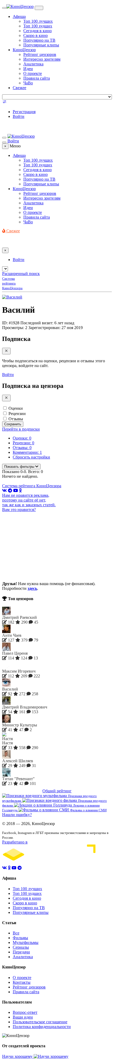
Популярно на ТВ (39, 40)
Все (16, 933)
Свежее (19, 87)
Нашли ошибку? (17, 814)
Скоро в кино (35, 35)
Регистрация (24, 111)
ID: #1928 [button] (10, 323)
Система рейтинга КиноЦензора (31, 486)
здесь (32, 588)
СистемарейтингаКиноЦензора (12, 283)
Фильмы (20, 937)
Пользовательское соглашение (40, 1022)
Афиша (19, 16)
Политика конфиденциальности (42, 1026)
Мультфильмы (25, 942)
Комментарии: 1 (27, 452)
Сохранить (12, 424)
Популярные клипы (41, 45)
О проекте (32, 73)
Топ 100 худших (37, 26)
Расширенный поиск (21, 273)
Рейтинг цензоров (39, 54)
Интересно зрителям (41, 59)
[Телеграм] (10, 490)
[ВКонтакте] (4, 490)
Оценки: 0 (22, 438)
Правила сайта (36, 78)
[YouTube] (15, 490)
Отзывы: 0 (22, 447)
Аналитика (33, 64)
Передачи (21, 952)
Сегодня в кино (37, 30)
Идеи (28, 68)
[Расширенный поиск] (4, 102)
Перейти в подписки (21, 429)
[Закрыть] (6, 351)
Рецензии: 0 (23, 443)
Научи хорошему (18, 1056)
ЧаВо (28, 83)
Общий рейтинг (57, 791)
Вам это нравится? (19, 509)
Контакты (21, 982)
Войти (18, 116)
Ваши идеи (23, 1017)
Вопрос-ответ (25, 1012)
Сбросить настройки (31, 457)
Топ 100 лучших (38, 21)
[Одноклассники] (20, 490)
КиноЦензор (24, 49)
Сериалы (21, 947)
